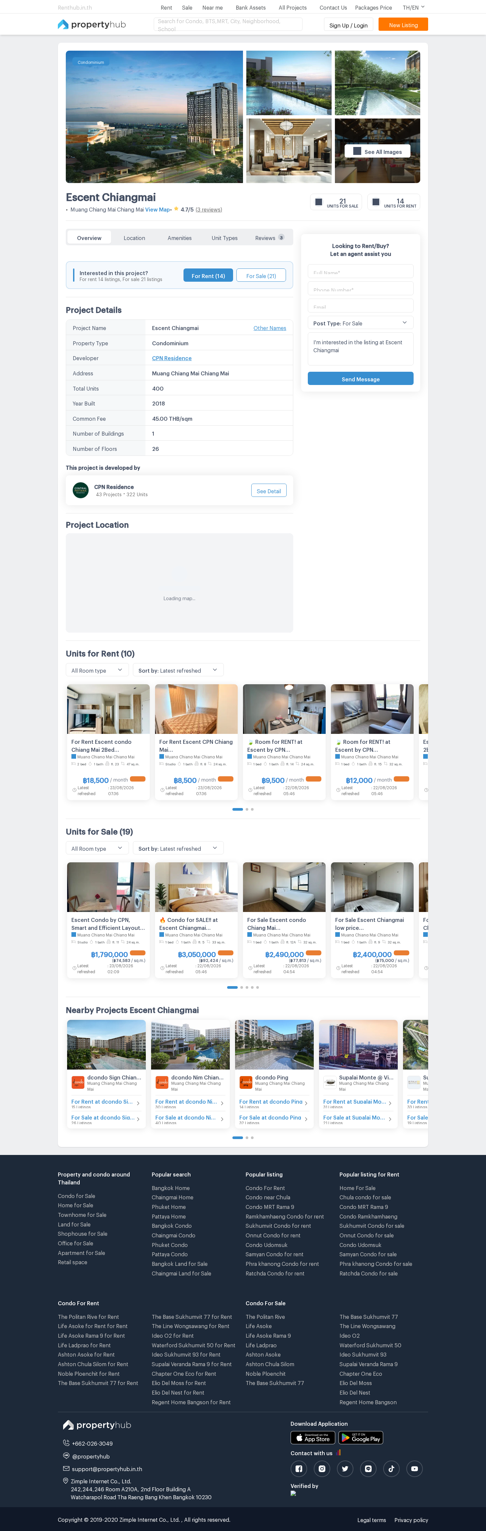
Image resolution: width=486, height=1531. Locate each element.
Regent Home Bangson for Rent (191, 1401)
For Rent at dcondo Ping (271, 1100)
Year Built (84, 402)
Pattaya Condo (170, 1253)
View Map (157, 208)
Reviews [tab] (269, 237)
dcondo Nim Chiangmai (198, 1076)
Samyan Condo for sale (368, 1253)
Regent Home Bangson (368, 1401)
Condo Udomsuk (267, 1244)
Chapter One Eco (361, 1372)
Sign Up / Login (349, 24)
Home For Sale (358, 1187)
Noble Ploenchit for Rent (89, 1372)
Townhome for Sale (82, 1214)
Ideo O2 (350, 1334)
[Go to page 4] (252, 987)
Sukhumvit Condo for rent (278, 1224)
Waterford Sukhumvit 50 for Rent (193, 1344)
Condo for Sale (76, 1195)
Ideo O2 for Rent (173, 1334)
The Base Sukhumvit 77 (275, 1382)
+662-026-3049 (92, 1442)
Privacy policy (411, 1519)
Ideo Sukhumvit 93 (363, 1353)
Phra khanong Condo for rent (282, 1263)
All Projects (293, 6)
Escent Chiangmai (111, 195)
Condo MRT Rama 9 (270, 1206)
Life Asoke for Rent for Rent (93, 1325)
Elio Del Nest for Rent (178, 1391)
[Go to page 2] (247, 809)
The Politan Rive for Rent (88, 1316)
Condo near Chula (268, 1196)
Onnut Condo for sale (367, 1234)
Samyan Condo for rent (275, 1253)
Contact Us (333, 6)
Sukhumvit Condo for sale (372, 1224)
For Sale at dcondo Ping (270, 1116)
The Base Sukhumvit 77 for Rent (98, 1382)
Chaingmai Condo (173, 1234)
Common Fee (89, 417)
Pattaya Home (169, 1215)
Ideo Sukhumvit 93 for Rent (186, 1353)
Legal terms (371, 1519)
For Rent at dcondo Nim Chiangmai (187, 1100)
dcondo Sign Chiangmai (114, 1076)
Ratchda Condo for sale (369, 1272)
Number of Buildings (98, 432)
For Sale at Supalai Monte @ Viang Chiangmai (355, 1116)
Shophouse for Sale (82, 1232)
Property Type (90, 342)
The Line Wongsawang (367, 1325)
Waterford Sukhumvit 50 (370, 1344)
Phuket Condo (170, 1244)
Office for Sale (75, 1242)
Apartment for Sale (81, 1252)
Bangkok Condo (172, 1224)
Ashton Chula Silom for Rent (93, 1363)
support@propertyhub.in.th (107, 1468)
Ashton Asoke (263, 1353)
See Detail (269, 490)
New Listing (403, 24)
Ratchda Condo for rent (275, 1272)
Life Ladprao (261, 1344)
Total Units (86, 387)
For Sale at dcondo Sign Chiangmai (103, 1116)
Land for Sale (74, 1223)
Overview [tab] (89, 237)
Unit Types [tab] (225, 237)
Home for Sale (75, 1204)
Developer (86, 357)
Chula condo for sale (365, 1196)
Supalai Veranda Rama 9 (369, 1363)
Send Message (361, 378)
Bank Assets (251, 6)
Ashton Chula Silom (270, 1363)
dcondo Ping (271, 1076)
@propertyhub (91, 1455)
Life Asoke (259, 1325)
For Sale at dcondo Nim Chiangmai (187, 1116)
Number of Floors (95, 448)
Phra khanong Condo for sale (376, 1263)
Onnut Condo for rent (273, 1234)
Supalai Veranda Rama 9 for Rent (192, 1363)
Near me (212, 6)
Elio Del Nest (355, 1391)
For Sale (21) (261, 275)
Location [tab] (134, 237)
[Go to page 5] (257, 987)
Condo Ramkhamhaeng (368, 1215)
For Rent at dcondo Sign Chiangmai (103, 1100)
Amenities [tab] (180, 237)
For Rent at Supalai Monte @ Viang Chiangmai (355, 1100)
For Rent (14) (208, 275)
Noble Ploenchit (266, 1372)
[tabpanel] (179, 439)
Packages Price (373, 6)
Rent (166, 6)
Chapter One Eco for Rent (184, 1372)
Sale (187, 6)
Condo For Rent (265, 1187)
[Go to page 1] (237, 809)
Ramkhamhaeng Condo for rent (285, 1215)
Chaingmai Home (172, 1196)
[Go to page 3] (252, 809)
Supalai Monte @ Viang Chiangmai (366, 1076)
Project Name (89, 327)
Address (83, 372)
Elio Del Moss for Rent (179, 1382)
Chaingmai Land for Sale (181, 1272)
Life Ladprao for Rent (84, 1344)
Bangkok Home (171, 1187)
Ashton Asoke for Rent (86, 1353)
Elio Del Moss (356, 1382)
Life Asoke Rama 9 (268, 1334)
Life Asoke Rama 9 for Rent (91, 1334)
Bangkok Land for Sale (180, 1263)
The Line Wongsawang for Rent (190, 1325)
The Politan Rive (265, 1316)
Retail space (72, 1261)
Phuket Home (169, 1206)
